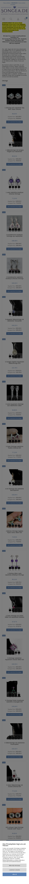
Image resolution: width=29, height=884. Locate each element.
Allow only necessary (14, 865)
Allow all (14, 874)
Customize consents (14, 870)
